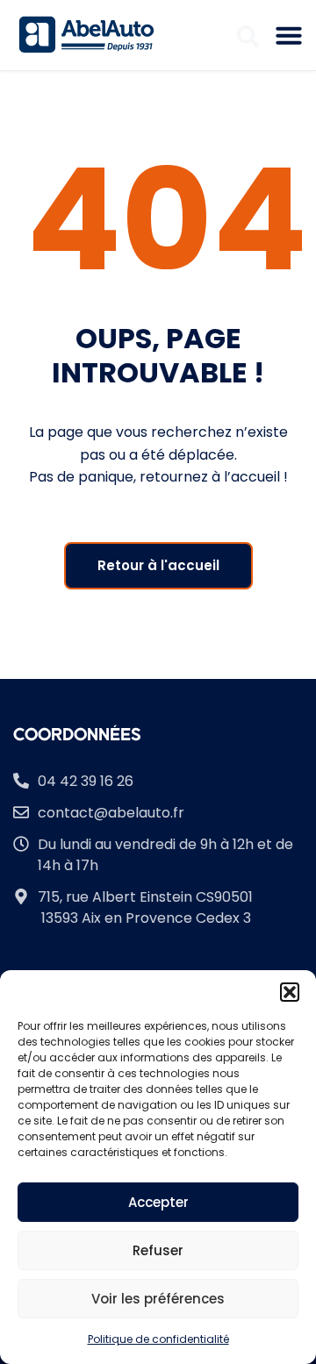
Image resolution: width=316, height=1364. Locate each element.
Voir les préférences (158, 1298)
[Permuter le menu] (289, 35)
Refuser (158, 1250)
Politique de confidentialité (158, 1339)
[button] (289, 992)
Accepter (158, 1202)
